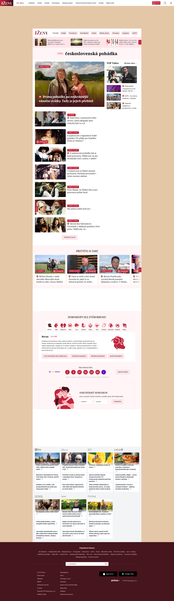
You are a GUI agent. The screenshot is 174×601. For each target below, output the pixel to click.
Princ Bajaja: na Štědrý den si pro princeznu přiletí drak (82, 191)
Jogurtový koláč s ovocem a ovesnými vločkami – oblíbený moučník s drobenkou (125, 487)
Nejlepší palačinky (81, 557)
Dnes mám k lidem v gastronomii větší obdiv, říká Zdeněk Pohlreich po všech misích (73, 487)
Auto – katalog (130, 552)
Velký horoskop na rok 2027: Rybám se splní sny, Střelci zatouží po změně (91, 42)
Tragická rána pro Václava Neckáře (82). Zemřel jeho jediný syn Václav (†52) (73, 467)
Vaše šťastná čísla (85, 367)
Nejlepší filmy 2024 (54, 552)
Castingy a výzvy (65, 578)
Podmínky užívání (43, 585)
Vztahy (39, 3)
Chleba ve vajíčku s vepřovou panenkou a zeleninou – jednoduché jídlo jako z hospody (125, 467)
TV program (76, 552)
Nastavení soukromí (66, 594)
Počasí (98, 552)
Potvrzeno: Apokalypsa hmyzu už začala (99, 466)
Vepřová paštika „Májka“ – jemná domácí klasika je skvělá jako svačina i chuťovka (126, 477)
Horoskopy (56, 3)
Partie (92, 552)
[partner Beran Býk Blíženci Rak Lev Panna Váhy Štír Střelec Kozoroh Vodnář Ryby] (102, 401)
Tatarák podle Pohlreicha (77, 554)
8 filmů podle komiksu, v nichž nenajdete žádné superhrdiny (45, 523)
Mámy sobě (110, 3)
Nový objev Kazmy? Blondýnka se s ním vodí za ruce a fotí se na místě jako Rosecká (73, 534)
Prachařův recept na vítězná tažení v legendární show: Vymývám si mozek (73, 477)
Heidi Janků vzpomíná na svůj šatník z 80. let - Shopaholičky (128, 89)
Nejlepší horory (66, 552)
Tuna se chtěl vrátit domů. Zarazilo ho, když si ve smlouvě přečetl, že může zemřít (82, 280)
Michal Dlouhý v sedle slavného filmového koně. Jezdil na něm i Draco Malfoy (49, 279)
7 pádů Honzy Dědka (43, 554)
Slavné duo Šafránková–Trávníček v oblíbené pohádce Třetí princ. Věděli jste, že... (83, 226)
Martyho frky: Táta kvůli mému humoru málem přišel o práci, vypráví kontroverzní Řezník (72, 514)
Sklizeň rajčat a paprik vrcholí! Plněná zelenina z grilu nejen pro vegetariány (99, 534)
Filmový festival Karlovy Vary (86, 3)
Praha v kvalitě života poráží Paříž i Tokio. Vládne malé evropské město (47, 467)
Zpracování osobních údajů (68, 585)
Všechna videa (129, 63)
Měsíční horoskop (98, 356)
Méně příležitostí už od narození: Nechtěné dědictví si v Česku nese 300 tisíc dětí (57, 43)
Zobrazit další (69, 237)
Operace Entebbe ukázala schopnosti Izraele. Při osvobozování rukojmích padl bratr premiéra (100, 478)
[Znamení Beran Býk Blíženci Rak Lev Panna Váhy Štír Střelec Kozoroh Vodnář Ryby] (87, 401)
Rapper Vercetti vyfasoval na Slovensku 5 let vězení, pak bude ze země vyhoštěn (73, 524)
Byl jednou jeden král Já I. (79, 208)
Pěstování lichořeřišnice (101, 554)
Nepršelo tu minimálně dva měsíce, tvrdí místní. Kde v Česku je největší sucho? (47, 477)
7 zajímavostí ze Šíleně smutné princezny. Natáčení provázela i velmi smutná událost (81, 173)
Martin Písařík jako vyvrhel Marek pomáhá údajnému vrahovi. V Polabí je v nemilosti (113, 280)
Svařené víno (64, 554)
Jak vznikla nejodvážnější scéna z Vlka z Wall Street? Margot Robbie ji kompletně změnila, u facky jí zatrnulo (47, 535)
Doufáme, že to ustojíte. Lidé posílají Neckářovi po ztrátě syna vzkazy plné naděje (46, 487)
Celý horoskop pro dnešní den (55, 356)
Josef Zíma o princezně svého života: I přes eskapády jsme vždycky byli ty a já (81, 120)
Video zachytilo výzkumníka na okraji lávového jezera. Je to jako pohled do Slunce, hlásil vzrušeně (99, 487)
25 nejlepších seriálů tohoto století (47, 512)
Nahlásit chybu (41, 594)
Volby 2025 (55, 554)
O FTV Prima (41, 572)
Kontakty (63, 582)
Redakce (62, 591)
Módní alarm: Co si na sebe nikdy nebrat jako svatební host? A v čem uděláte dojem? (128, 43)
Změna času (85, 552)
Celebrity (31, 3)
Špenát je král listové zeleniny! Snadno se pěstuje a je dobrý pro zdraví (99, 524)
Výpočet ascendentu (116, 554)
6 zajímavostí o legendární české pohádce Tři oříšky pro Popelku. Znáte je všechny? (82, 138)
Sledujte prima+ (67, 3)
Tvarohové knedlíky (130, 554)
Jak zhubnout (43, 552)
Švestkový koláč (93, 557)
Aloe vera (89, 554)
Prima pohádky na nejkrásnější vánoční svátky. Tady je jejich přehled (66, 99)
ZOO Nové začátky (119, 552)
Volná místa (41, 575)
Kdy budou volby (106, 552)
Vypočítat (117, 401)
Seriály (47, 3)
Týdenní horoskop (79, 356)
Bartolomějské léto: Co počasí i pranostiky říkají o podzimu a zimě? (100, 513)
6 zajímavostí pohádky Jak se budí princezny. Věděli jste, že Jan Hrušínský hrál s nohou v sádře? (82, 156)
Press (62, 575)
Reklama (40, 578)
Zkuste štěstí (123, 372)
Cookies (39, 588)
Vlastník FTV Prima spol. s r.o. (46, 591)
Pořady (101, 3)
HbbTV (39, 582)
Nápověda (63, 588)
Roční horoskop (116, 356)
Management (64, 572)
